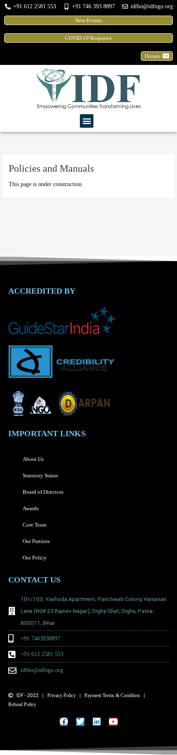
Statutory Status (40, 475)
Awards (31, 508)
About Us (33, 459)
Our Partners (36, 541)
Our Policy (35, 558)
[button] (86, 121)
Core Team (35, 525)
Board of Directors (43, 492)
